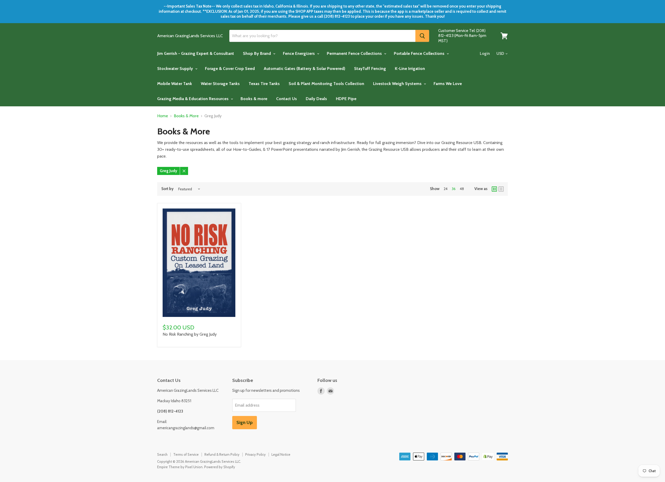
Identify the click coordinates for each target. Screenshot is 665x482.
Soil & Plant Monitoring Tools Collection (326, 83)
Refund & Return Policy (222, 454)
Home (162, 116)
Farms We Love (448, 83)
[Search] (422, 36)
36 (454, 188)
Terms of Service (186, 454)
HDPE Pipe (346, 98)
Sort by (167, 189)
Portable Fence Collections (419, 53)
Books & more (254, 98)
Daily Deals (316, 98)
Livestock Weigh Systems (398, 83)
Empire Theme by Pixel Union (180, 467)
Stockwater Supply (175, 68)
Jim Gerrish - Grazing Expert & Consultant (195, 53)
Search (162, 454)
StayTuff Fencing (370, 68)
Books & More (186, 116)
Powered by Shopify (219, 467)
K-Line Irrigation (410, 68)
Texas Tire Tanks (264, 83)
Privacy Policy (255, 454)
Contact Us (286, 98)
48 (462, 188)
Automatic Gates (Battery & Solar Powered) (304, 68)
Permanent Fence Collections (355, 53)
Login (485, 53)
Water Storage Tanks (220, 83)
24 (446, 188)
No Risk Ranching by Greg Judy (190, 334)
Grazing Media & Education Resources (193, 98)
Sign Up (244, 422)
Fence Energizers (299, 53)
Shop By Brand (257, 53)
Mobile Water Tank (174, 83)
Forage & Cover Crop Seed (230, 68)
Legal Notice (280, 454)
